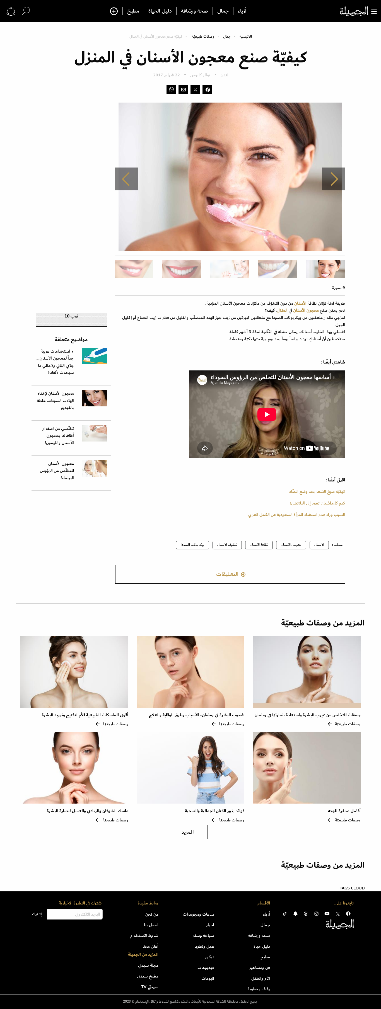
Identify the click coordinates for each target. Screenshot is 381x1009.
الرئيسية (246, 36)
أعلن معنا (150, 946)
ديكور (209, 957)
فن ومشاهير (259, 967)
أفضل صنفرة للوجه (344, 811)
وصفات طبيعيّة (203, 36)
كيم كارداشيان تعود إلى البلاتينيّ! (317, 503)
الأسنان (319, 545)
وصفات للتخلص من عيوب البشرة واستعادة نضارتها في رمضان (308, 715)
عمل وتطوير (204, 946)
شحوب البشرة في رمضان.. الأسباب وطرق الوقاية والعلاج (196, 715)
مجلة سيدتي (148, 965)
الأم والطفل (260, 978)
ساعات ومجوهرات (198, 914)
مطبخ (133, 11)
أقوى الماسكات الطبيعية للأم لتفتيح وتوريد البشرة (85, 715)
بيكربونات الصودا (192, 545)
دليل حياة (262, 946)
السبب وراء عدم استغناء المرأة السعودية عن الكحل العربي (296, 514)
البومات (207, 978)
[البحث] (26, 11)
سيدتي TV (149, 986)
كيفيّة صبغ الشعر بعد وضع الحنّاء (317, 491)
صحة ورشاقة (194, 11)
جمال (223, 11)
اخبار (210, 924)
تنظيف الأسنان (227, 545)
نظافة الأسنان (259, 545)
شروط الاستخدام (144, 935)
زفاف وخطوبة (259, 989)
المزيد (188, 832)
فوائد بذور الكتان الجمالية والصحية (214, 811)
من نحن (151, 914)
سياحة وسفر (203, 935)
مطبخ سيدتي (147, 976)
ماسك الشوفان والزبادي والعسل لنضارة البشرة (87, 811)
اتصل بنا (151, 924)
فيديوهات (205, 967)
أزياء (242, 11)
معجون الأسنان (291, 545)
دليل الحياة (160, 11)
